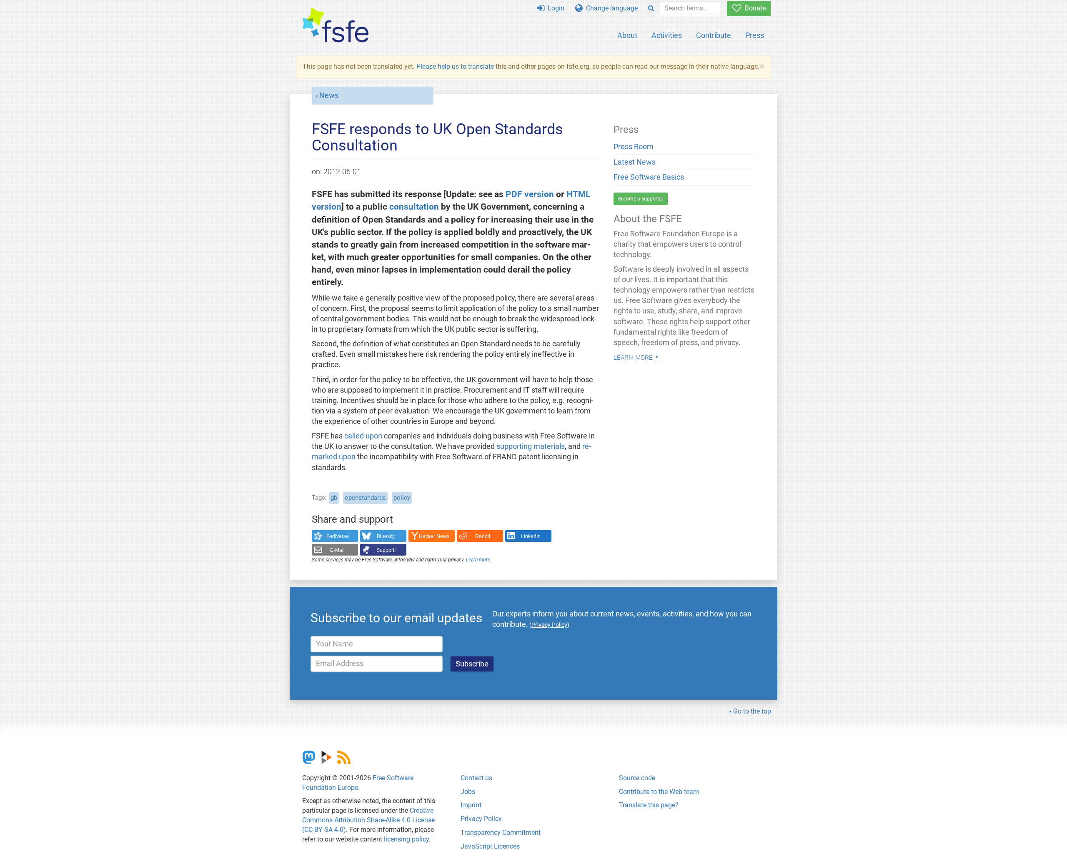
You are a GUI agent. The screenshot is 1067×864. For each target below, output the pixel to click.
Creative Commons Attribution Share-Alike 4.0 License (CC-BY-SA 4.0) (368, 820)
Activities (666, 35)
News (328, 95)
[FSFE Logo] (335, 25)
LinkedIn (531, 536)
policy (401, 497)
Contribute (713, 35)
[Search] (651, 8)
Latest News (635, 162)
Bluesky (386, 536)
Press (754, 35)
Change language (610, 8)
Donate (753, 8)
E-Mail (337, 550)
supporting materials (530, 446)
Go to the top (752, 711)
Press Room (634, 147)
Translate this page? (649, 805)
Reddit (482, 536)
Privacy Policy (481, 819)
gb (334, 497)
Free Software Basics (649, 177)
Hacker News (434, 536)
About (627, 35)
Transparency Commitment (501, 832)
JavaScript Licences (490, 846)
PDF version (530, 194)
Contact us (476, 778)
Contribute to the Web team (659, 792)
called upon (363, 436)
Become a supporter (640, 199)
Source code (637, 778)
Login (554, 8)
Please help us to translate (455, 66)
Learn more (478, 560)
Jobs (468, 792)
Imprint (471, 805)
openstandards (365, 497)
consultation (414, 206)
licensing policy (406, 839)
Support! (386, 550)
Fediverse (337, 536)
